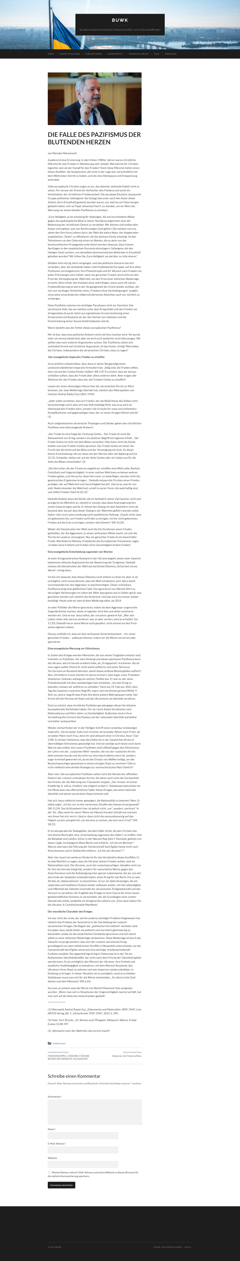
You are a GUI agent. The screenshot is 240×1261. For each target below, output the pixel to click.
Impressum (170, 54)
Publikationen (94, 54)
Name (52, 1129)
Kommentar (55, 1096)
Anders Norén (174, 1247)
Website (52, 1157)
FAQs (156, 54)
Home (51, 54)
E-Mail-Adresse (57, 1143)
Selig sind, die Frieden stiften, (127, 1054)
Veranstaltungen (139, 54)
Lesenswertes (115, 54)
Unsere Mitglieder (69, 54)
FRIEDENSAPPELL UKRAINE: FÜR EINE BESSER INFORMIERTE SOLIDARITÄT (68, 1055)
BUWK (120, 20)
